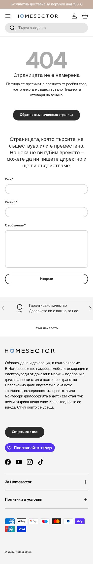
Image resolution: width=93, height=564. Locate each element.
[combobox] (46, 28)
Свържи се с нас (24, 432)
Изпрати (46, 279)
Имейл (10, 202)
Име (8, 179)
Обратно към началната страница (46, 115)
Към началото (46, 328)
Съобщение (14, 225)
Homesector (23, 551)
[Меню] (7, 16)
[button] (85, 16)
